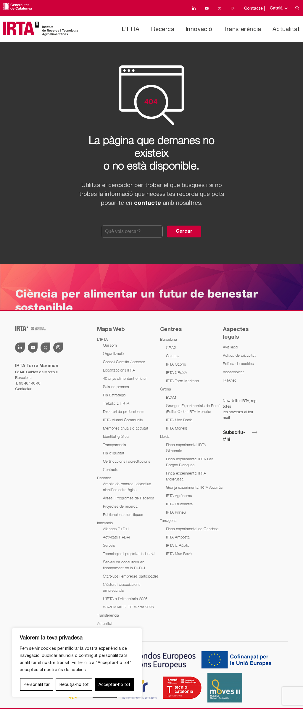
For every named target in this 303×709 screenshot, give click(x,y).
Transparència (114, 444)
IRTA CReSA (176, 372)
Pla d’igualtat (113, 453)
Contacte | (254, 8)
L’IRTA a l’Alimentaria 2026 (125, 598)
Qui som (110, 345)
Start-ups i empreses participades (131, 576)
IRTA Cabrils (176, 364)
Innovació (199, 28)
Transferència (242, 28)
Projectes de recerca (120, 506)
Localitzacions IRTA (119, 370)
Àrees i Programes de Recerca (128, 498)
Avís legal (230, 347)
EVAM (171, 397)
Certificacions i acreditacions (126, 461)
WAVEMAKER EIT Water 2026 (128, 607)
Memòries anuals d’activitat (125, 428)
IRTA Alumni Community (123, 419)
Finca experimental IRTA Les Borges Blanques (189, 461)
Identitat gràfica (116, 436)
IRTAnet (229, 380)
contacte (147, 203)
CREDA (172, 355)
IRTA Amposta (178, 537)
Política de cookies (238, 363)
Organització (113, 353)
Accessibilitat (233, 371)
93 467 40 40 (29, 383)
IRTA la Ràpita (177, 545)
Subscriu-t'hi (234, 436)
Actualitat (286, 28)
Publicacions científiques (123, 514)
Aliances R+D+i (115, 528)
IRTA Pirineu (176, 512)
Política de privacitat (239, 355)
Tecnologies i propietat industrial (129, 553)
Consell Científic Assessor (124, 361)
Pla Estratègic (114, 395)
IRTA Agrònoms (179, 495)
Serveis (109, 545)
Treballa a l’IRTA (116, 403)
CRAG (171, 347)
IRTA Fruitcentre (179, 503)
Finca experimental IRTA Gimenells (186, 447)
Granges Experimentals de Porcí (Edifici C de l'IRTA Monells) (192, 408)
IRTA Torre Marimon (182, 380)
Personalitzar (37, 684)
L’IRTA (130, 28)
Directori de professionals (123, 411)
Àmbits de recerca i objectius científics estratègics (127, 486)
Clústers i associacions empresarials (121, 587)
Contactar (23, 389)
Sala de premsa (116, 386)
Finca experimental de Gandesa (192, 528)
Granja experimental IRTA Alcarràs (194, 487)
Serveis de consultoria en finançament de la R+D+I (124, 565)
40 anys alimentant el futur (125, 378)
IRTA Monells (176, 428)
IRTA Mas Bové (179, 553)
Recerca (162, 28)
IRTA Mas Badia (179, 419)
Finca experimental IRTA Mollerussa (186, 476)
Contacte (110, 469)
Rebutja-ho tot (74, 684)
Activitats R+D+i (116, 537)
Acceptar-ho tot (114, 684)
